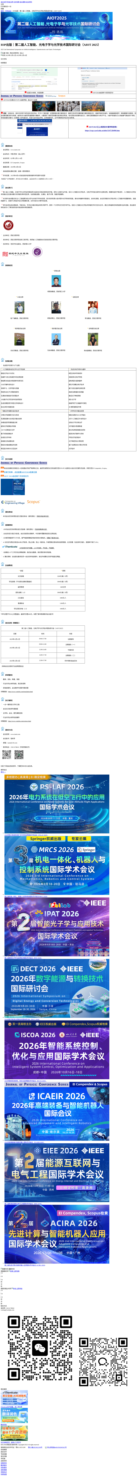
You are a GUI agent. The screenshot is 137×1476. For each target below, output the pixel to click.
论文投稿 (16, 2)
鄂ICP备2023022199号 (35, 1447)
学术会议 (8, 11)
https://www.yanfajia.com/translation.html (20, 691)
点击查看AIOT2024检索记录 (25, 472)
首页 (2, 11)
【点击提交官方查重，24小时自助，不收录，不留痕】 (37, 548)
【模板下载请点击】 (53, 538)
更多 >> (3, 772)
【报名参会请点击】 (43, 516)
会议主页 (4, 2)
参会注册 (10, 2)
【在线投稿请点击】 (41, 529)
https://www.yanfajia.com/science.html (19, 721)
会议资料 (29, 2)
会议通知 (23, 2)
